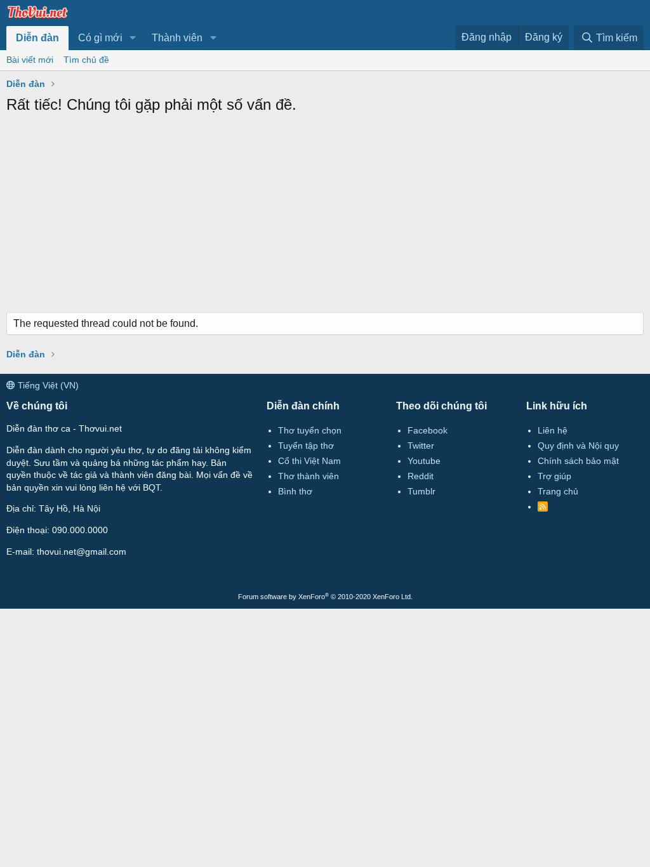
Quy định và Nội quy (578, 445)
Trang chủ (558, 491)
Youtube (424, 461)
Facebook (428, 430)
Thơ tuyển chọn (310, 430)
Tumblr (421, 491)
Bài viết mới (29, 60)
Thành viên (177, 37)
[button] (133, 38)
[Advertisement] (325, 217)
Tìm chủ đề (86, 60)
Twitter (421, 445)
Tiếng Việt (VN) (47, 385)
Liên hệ (552, 430)
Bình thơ (295, 491)
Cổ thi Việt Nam (309, 461)
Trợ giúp (554, 476)
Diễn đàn (37, 37)
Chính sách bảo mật (578, 461)
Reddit (421, 476)
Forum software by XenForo (325, 596)
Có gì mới (100, 37)
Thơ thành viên (308, 476)
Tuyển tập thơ (306, 445)
